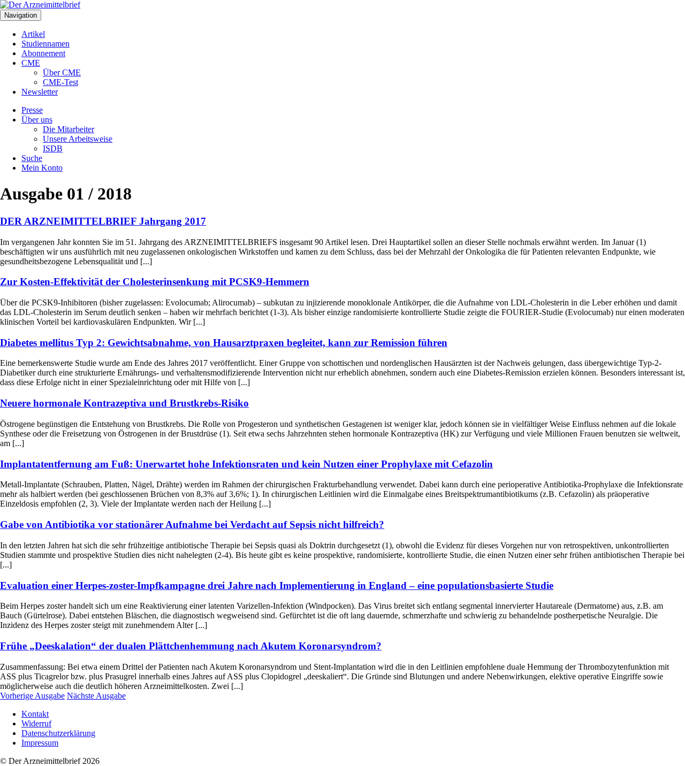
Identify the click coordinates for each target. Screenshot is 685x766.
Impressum (39, 742)
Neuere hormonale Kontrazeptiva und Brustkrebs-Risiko (124, 403)
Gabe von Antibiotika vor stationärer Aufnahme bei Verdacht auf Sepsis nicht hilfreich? (192, 524)
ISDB (53, 148)
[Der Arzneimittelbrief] (40, 4)
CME (30, 62)
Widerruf (36, 723)
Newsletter (39, 91)
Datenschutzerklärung (58, 733)
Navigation (20, 15)
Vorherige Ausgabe (32, 695)
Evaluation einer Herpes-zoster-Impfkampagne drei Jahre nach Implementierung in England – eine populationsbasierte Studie (276, 585)
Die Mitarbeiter (68, 129)
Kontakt (35, 713)
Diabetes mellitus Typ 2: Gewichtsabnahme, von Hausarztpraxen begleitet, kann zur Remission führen (223, 342)
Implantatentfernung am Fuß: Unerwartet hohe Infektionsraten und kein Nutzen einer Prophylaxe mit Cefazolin (246, 464)
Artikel (33, 34)
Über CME (62, 72)
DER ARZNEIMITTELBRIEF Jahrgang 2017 (103, 221)
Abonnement (43, 53)
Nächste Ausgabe (96, 695)
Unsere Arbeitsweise (77, 138)
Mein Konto (42, 167)
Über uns (36, 119)
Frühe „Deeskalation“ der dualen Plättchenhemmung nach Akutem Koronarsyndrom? (191, 646)
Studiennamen (45, 43)
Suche (31, 158)
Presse (32, 109)
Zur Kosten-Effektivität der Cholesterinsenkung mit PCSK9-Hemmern (154, 281)
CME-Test (60, 82)
